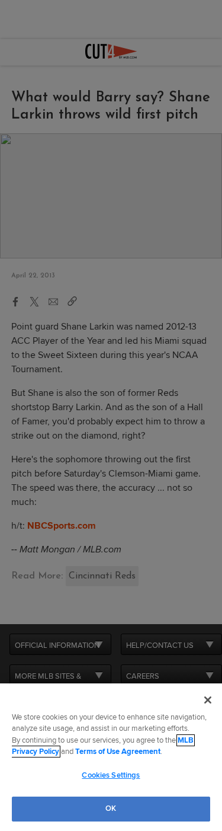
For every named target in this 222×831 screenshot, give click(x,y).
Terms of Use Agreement (117, 751)
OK (110, 808)
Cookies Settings (111, 775)
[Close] (208, 700)
